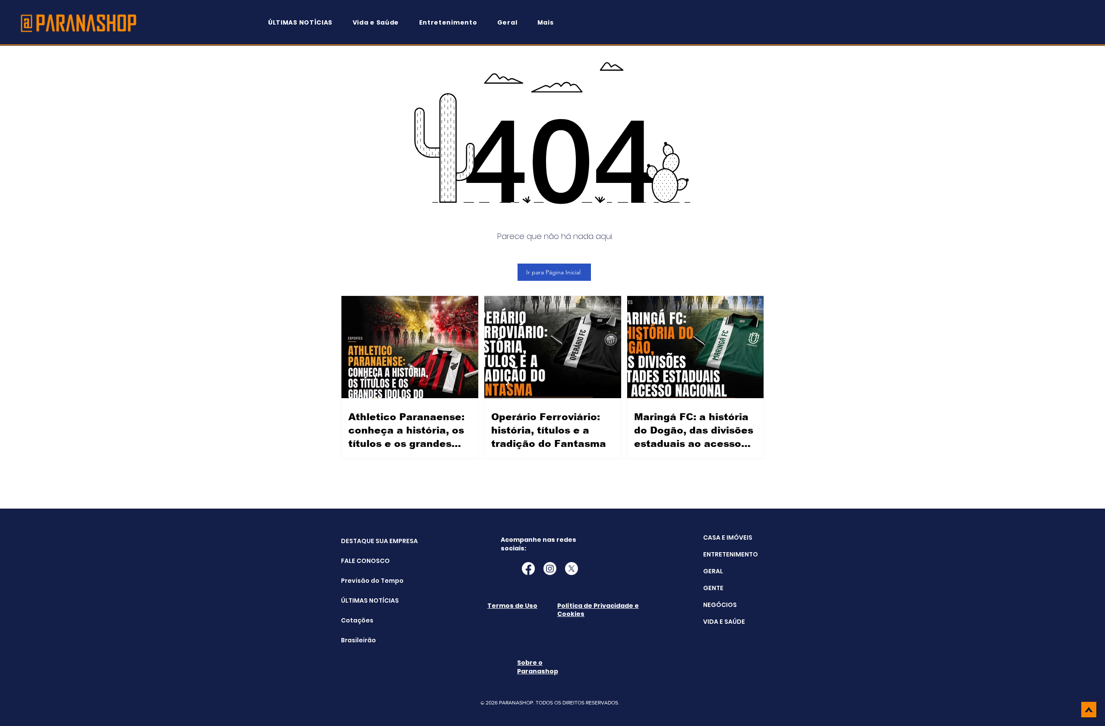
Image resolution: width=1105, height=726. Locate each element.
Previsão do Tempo (363, 580)
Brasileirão (358, 640)
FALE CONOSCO (363, 560)
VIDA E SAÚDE (724, 621)
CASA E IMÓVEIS (727, 537)
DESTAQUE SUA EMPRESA (363, 541)
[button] (549, 22)
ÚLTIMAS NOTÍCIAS (363, 600)
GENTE (713, 588)
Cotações (357, 620)
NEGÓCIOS (720, 604)
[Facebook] (528, 568)
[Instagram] (549, 568)
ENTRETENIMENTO (730, 554)
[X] (571, 568)
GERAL (713, 571)
